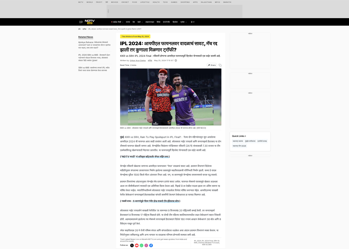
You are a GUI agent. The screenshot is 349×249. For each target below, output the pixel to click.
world (131, 241)
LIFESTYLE (145, 2)
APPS (195, 2)
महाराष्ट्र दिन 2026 (239, 146)
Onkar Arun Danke (138, 60)
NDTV (80, 2)
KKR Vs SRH (207, 245)
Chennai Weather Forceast (208, 243)
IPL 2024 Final (207, 241)
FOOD (134, 2)
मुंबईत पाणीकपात (250, 141)
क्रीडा (150, 60)
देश (134, 22)
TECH (165, 2)
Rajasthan (206, 2)
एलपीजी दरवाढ (262, 141)
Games (174, 2)
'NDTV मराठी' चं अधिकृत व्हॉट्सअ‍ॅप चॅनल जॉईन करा (145, 156)
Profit (99, 2)
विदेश (158, 22)
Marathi (227, 2)
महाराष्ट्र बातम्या (238, 141)
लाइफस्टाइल (149, 22)
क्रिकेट (175, 22)
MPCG (217, 2)
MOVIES (114, 2)
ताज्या (128, 22)
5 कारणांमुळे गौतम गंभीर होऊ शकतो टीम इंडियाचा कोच (155, 201)
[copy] (220, 65)
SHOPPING (185, 2)
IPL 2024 (197, 241)
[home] (90, 21)
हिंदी (107, 2)
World (90, 2)
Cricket (125, 2)
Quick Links (238, 136)
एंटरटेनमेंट (166, 22)
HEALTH (156, 2)
